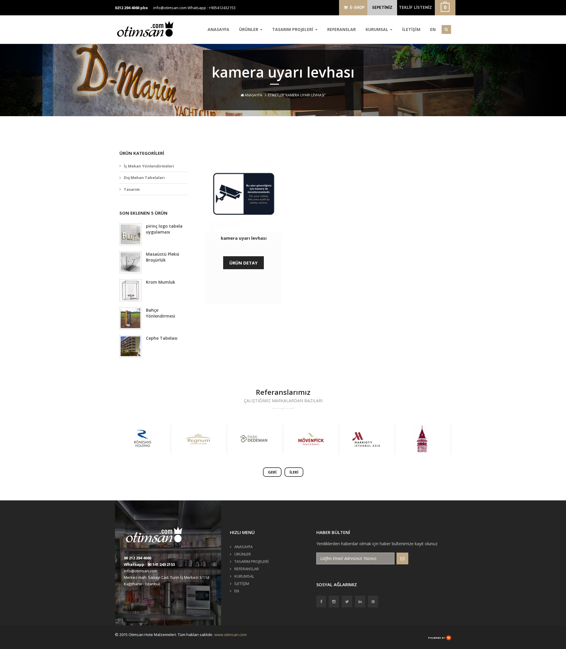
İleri (293, 472)
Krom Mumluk (160, 282)
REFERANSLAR (341, 29)
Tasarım (132, 189)
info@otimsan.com (170, 7)
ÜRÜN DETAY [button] (243, 263)
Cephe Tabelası (161, 338)
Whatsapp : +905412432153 (211, 7)
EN (433, 29)
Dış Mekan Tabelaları (144, 177)
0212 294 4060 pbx (131, 7)
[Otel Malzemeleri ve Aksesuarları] (147, 29)
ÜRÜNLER (249, 29)
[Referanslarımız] (142, 439)
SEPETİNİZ (382, 7)
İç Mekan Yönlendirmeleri (149, 166)
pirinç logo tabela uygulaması (164, 229)
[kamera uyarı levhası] (244, 194)
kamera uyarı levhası (243, 238)
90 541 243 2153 (161, 564)
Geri (272, 472)
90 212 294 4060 (137, 558)
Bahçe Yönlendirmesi (160, 313)
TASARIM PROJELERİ (293, 29)
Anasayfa (253, 95)
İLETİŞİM (411, 29)
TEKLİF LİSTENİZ (415, 7)
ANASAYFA (218, 29)
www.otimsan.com (230, 634)
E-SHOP (356, 7)
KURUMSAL (377, 29)
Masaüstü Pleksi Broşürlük (162, 257)
